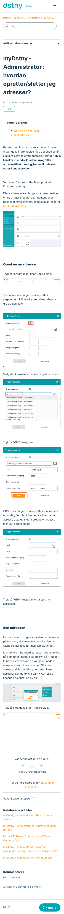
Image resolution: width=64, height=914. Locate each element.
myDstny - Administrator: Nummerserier (28, 857)
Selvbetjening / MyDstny (40, 17)
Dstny (6, 17)
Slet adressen (22, 135)
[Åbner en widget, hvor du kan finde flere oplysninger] (49, 907)
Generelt (18, 17)
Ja (23, 765)
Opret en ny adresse (27, 130)
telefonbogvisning (14, 206)
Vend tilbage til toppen (17, 798)
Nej (41, 765)
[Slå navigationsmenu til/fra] (54, 6)
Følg (9, 108)
